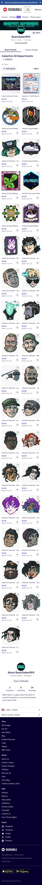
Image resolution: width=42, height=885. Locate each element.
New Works (6, 732)
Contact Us (6, 814)
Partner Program (8, 766)
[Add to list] (17, 75)
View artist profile (21, 43)
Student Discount (8, 739)
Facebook (9, 830)
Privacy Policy (18, 855)
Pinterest (8, 841)
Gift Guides (6, 725)
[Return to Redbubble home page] (12, 9)
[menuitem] (5, 17)
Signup (4, 746)
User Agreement (7, 855)
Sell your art (6, 773)
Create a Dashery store (11, 784)
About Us (5, 759)
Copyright (5, 810)
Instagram (9, 826)
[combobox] (27, 9)
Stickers (25, 17)
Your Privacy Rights (9, 817)
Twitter (8, 833)
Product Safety (7, 807)
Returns (4, 796)
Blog (3, 736)
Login (4, 743)
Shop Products (10, 50)
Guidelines (6, 803)
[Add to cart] (17, 133)
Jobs (3, 776)
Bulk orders (6, 750)
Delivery (5, 793)
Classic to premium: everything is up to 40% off (21, 2)
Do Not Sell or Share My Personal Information (17, 858)
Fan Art (4, 729)
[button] (21, 2)
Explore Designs (31, 50)
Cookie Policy (6, 861)
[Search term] (28, 9)
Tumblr (8, 837)
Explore (5, 17)
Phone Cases (35, 17)
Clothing (14, 17)
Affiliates (5, 769)
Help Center (6, 800)
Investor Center (8, 762)
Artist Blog (6, 780)
